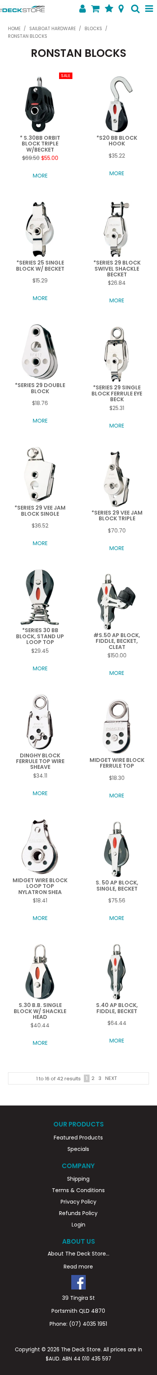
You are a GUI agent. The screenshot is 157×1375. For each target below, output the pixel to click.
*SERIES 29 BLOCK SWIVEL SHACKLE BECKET (117, 268)
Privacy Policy (78, 1202)
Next (111, 1078)
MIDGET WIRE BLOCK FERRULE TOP (117, 763)
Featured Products (78, 1137)
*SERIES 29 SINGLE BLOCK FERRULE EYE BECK (116, 393)
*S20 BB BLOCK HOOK (116, 140)
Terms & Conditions (78, 1190)
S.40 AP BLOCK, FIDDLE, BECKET (117, 1008)
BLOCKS (93, 29)
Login (78, 1224)
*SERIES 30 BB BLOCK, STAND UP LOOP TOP (40, 636)
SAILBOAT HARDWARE (52, 29)
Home (14, 29)
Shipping (78, 1179)
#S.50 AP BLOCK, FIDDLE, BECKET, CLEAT (116, 641)
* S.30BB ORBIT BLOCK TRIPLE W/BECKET (40, 143)
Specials (78, 1149)
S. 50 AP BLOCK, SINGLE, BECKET (117, 885)
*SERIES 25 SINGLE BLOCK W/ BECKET (40, 265)
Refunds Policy (78, 1213)
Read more (78, 1266)
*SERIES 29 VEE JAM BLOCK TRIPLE (117, 515)
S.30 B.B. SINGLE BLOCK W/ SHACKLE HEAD (40, 1011)
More (40, 175)
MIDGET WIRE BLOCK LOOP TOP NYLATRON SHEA (40, 886)
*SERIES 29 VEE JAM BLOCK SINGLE (40, 510)
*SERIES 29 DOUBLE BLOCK (40, 388)
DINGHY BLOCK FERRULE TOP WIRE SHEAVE (40, 761)
